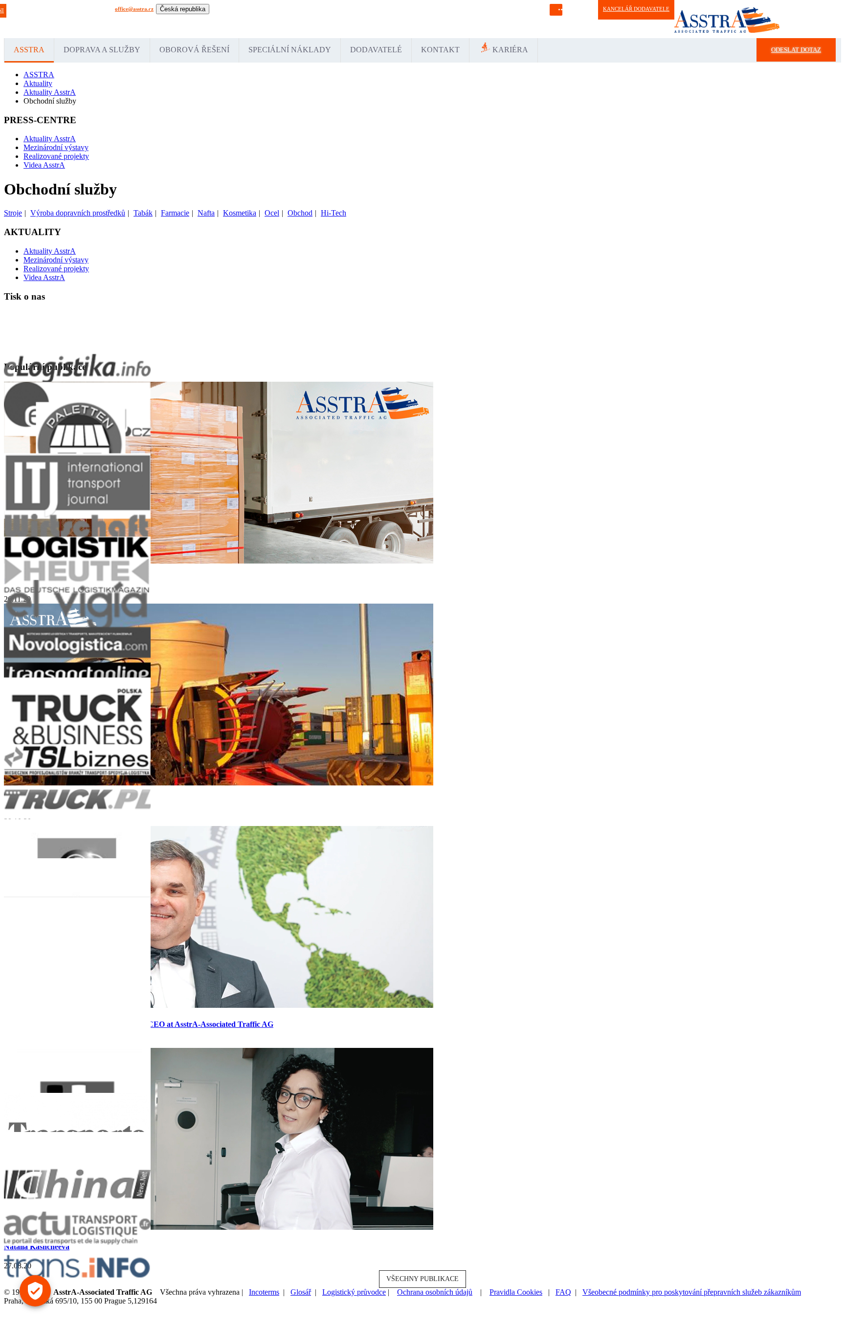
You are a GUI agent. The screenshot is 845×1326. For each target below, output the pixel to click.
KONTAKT (440, 49)
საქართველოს (503, 19)
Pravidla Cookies (515, 1292)
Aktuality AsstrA (49, 138)
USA (374, 19)
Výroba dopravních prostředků (77, 213)
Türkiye (358, 19)
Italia (281, 19)
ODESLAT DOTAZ (796, 49)
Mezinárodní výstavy (56, 147)
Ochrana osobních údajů (434, 1292)
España (248, 19)
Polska (316, 19)
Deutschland (223, 19)
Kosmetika (239, 213)
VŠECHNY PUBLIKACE (422, 1279)
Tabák (143, 213)
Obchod (300, 213)
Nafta (206, 213)
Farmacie (175, 213)
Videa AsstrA (44, 165)
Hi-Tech (333, 213)
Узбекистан (421, 19)
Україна (446, 19)
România (336, 19)
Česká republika (182, 9)
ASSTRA (29, 49)
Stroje (13, 213)
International (192, 19)
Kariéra (510, 49)
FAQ (563, 1292)
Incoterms (264, 1292)
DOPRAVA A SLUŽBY (102, 49)
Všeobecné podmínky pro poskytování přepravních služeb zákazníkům (691, 1292)
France (265, 19)
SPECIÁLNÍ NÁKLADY (289, 49)
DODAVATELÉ (376, 49)
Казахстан (394, 19)
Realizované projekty (56, 156)
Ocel (272, 213)
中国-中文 (469, 19)
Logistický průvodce (354, 1292)
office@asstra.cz (134, 9)
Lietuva (298, 19)
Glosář (300, 1292)
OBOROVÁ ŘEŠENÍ (194, 49)
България (536, 19)
